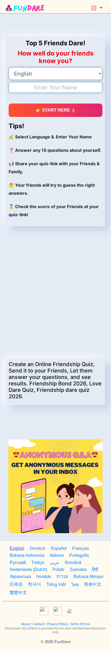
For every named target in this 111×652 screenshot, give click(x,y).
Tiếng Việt (56, 584)
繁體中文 (18, 592)
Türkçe (37, 562)
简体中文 (92, 584)
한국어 (34, 584)
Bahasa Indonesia (27, 555)
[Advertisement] (55, 25)
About (25, 624)
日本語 (16, 584)
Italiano (57, 555)
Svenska (78, 569)
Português (79, 555)
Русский (18, 562)
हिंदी (95, 569)
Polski (58, 569)
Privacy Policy (57, 624)
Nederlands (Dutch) (28, 569)
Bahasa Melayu (88, 576)
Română (73, 562)
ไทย (75, 584)
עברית (62, 576)
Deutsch (38, 548)
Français (80, 548)
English (17, 548)
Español (59, 548)
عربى (55, 562)
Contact (39, 624)
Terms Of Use (80, 624)
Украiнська (20, 576)
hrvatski (43, 576)
